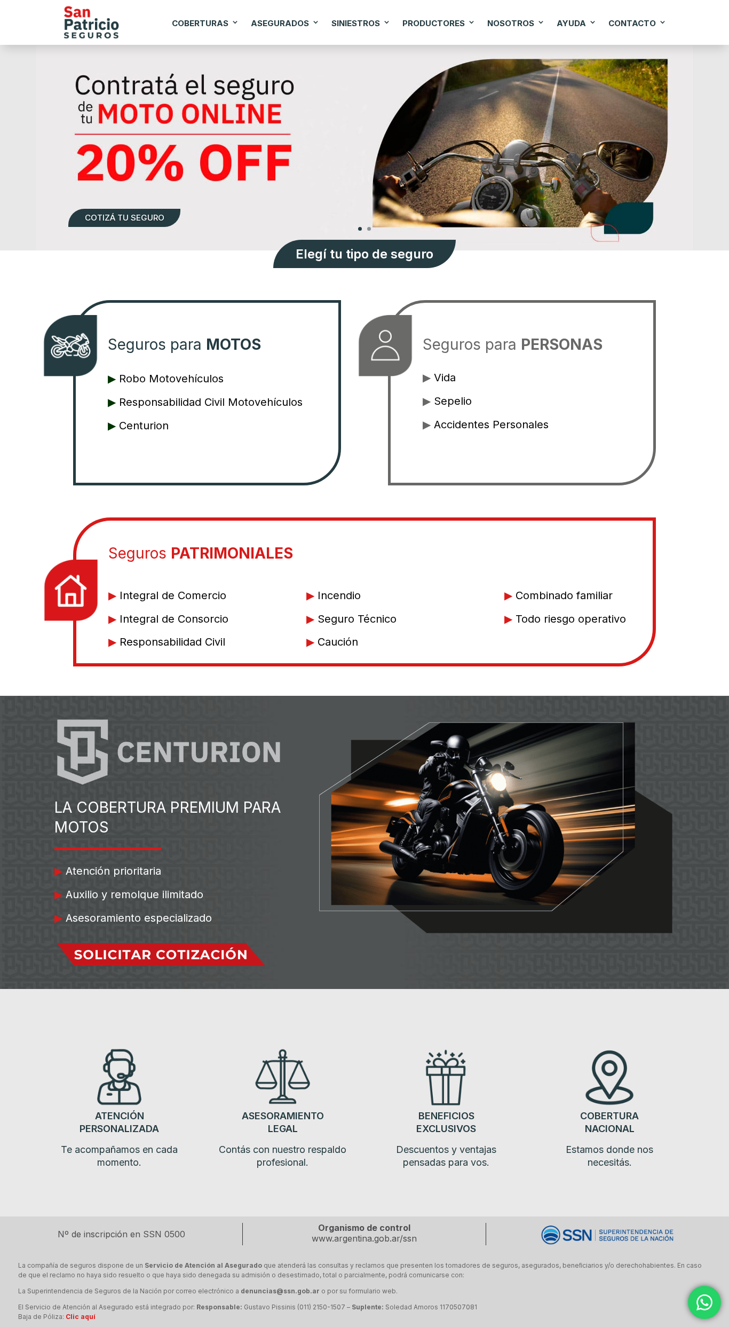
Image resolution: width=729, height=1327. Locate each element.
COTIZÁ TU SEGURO (124, 218)
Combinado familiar (564, 595)
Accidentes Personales (491, 424)
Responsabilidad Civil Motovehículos (211, 402)
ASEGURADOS (280, 23)
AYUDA (571, 23)
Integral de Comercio (173, 595)
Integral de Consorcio (174, 619)
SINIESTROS (355, 23)
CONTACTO (632, 23)
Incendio (339, 595)
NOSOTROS (510, 23)
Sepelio (453, 401)
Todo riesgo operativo (571, 619)
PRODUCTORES (433, 23)
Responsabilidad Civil (172, 641)
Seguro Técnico (357, 619)
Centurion (144, 425)
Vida (445, 377)
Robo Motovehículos (171, 378)
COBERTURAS (200, 23)
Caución (338, 641)
